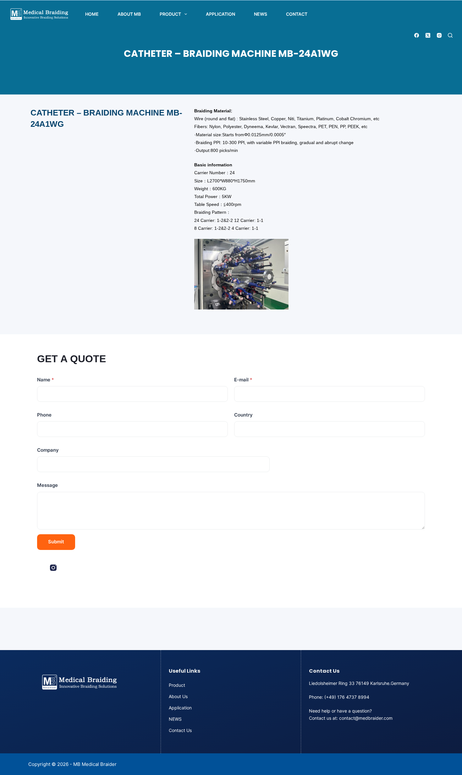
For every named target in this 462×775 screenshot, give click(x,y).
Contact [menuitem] (296, 14)
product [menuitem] (170, 14)
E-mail (243, 380)
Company (48, 450)
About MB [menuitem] (129, 14)
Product (177, 685)
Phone (44, 415)
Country (243, 415)
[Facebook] (416, 35)
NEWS (175, 719)
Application (180, 707)
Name (45, 380)
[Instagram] (439, 35)
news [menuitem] (260, 14)
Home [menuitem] (92, 14)
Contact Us (180, 730)
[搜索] (450, 35)
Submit (56, 542)
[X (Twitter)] (428, 35)
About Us (178, 696)
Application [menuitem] (220, 14)
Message (47, 485)
